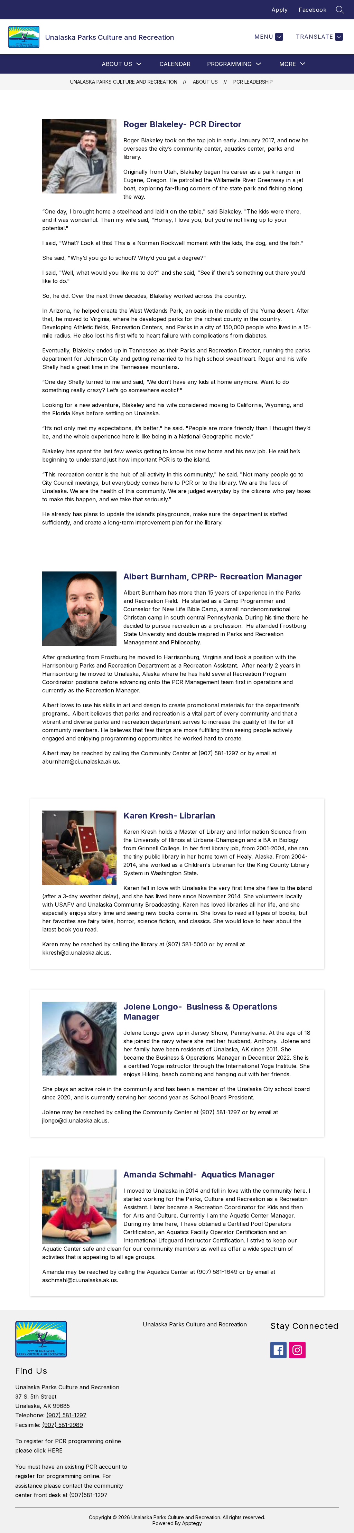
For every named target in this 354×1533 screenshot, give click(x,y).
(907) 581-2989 (62, 1424)
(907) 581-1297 (66, 1415)
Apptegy (192, 1523)
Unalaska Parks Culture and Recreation (123, 82)
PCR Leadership (253, 82)
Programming (229, 63)
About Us (117, 63)
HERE (55, 1450)
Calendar (175, 63)
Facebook (312, 9)
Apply (279, 9)
